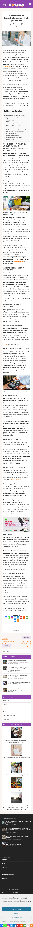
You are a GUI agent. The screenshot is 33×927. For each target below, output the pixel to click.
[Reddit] (24, 617)
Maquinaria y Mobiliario (19, 678)
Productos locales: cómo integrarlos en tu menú (16, 790)
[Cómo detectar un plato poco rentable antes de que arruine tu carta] (5, 690)
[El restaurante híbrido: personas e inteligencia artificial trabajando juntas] (5, 662)
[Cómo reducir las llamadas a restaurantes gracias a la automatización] (5, 683)
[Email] (27, 617)
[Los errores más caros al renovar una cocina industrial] (5, 676)
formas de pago (16, 479)
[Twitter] (15, 617)
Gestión (24, 24)
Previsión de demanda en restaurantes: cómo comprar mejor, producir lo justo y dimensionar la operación (18, 669)
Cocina (5, 704)
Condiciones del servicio (15, 137)
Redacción (16, 24)
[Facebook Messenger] (15, 620)
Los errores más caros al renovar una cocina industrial (17, 676)
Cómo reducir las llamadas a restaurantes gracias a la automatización (19, 683)
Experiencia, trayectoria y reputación (15, 123)
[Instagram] (12, 617)
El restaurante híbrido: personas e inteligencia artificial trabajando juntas (18, 661)
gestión (5, 344)
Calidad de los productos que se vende (17, 127)
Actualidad (16, 663)
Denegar (16, 913)
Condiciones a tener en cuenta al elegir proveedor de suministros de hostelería (16, 118)
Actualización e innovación (16, 132)
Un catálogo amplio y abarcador (17, 130)
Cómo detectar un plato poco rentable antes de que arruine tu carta (18, 689)
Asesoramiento (12, 134)
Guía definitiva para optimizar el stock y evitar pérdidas (16, 775)
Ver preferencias (16, 917)
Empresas (5, 708)
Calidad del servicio (13, 135)
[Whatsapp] (9, 617)
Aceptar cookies (16, 909)
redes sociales (19, 261)
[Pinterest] (21, 617)
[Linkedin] (18, 617)
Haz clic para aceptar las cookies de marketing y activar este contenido (16, 524)
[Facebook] (6, 617)
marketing (6, 66)
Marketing (6, 719)
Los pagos (11, 139)
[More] (18, 620)
